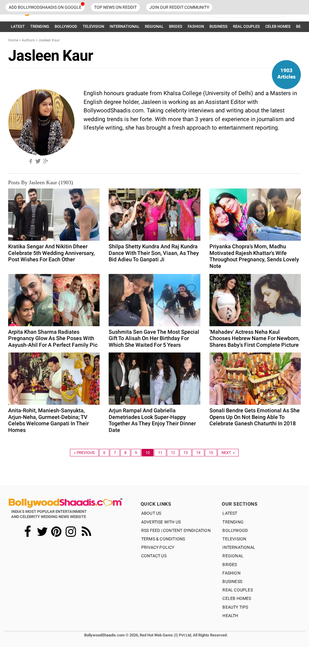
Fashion (231, 573)
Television (234, 538)
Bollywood (235, 530)
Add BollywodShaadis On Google (45, 7)
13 (185, 452)
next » (228, 452)
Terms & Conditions (163, 538)
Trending (233, 522)
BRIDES (175, 26)
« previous (84, 452)
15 (211, 452)
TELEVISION (93, 26)
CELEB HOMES (278, 26)
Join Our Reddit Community (179, 7)
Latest (229, 513)
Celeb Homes (236, 598)
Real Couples (237, 589)
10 (147, 452)
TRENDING (39, 26)
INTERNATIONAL (124, 26)
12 (173, 452)
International (238, 547)
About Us (151, 513)
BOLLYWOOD (66, 26)
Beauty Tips (235, 607)
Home (13, 40)
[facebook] (30, 160)
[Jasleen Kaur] (41, 122)
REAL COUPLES (246, 26)
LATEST (18, 26)
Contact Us (154, 555)
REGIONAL (154, 26)
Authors (28, 40)
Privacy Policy (157, 547)
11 (160, 452)
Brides (229, 564)
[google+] (45, 160)
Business (232, 581)
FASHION (196, 26)
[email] (52, 160)
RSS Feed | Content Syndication (176, 530)
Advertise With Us (161, 522)
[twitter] (37, 160)
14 (198, 452)
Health (230, 615)
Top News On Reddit (115, 7)
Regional (233, 555)
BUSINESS (218, 26)
